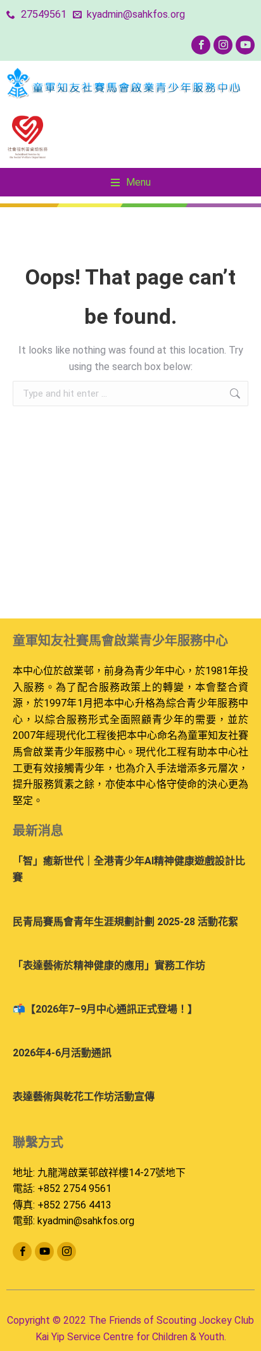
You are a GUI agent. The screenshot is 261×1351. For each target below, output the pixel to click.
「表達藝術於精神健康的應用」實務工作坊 (109, 965)
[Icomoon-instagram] (222, 44)
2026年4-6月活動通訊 (62, 1053)
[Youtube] (245, 44)
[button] (131, 182)
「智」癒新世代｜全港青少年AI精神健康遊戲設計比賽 (129, 869)
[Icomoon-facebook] (200, 44)
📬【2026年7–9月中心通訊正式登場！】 (105, 1009)
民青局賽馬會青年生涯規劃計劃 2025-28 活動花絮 (125, 922)
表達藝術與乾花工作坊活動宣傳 (84, 1097)
